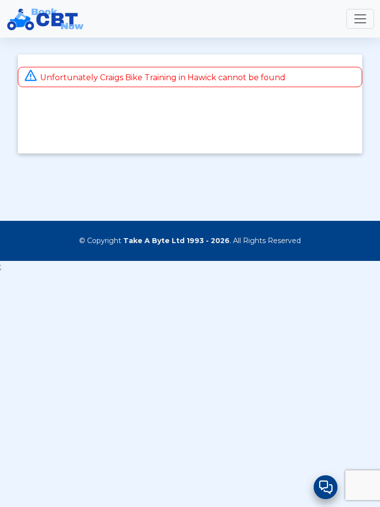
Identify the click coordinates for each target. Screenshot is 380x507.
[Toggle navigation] (360, 19)
